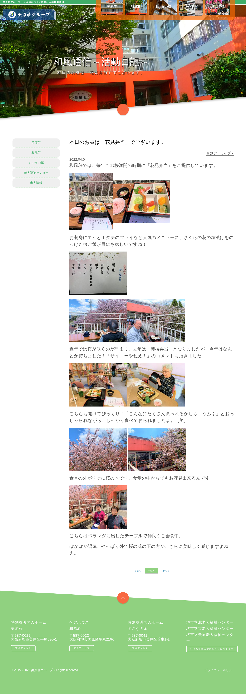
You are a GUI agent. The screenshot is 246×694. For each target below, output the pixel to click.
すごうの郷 (36, 162)
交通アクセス (23, 648)
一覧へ (151, 570)
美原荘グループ (34, 14)
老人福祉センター (36, 172)
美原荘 (36, 142)
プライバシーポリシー (219, 670)
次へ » (165, 571)
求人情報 (36, 182)
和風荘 (36, 152)
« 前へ (138, 571)
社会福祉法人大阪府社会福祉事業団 (212, 649)
